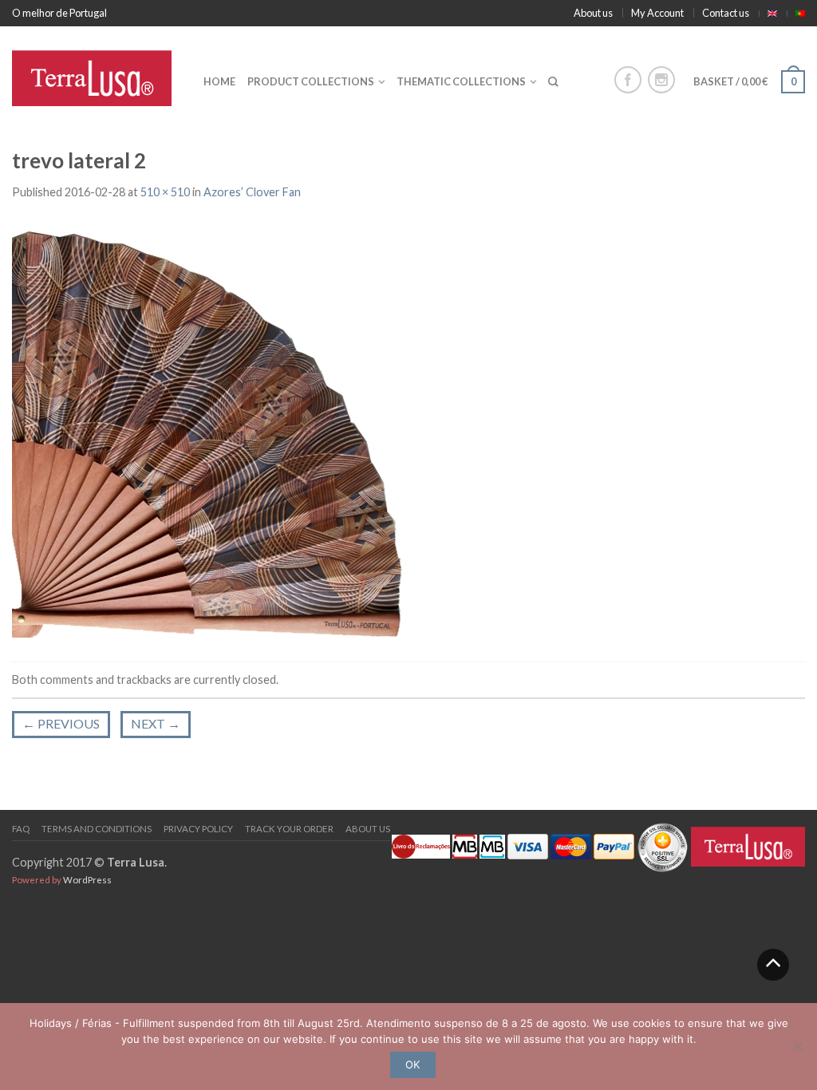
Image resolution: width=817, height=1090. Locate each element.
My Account (657, 12)
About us (593, 12)
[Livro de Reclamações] (421, 845)
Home (219, 81)
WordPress (87, 880)
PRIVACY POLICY (198, 828)
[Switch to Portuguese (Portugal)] (800, 13)
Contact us (725, 12)
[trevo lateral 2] (215, 432)
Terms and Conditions (96, 828)
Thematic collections (461, 81)
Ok (412, 1064)
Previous (61, 723)
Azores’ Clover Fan (252, 192)
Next (155, 723)
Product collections (310, 81)
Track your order (289, 828)
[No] (797, 1046)
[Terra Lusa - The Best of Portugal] (96, 74)
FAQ (21, 828)
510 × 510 (165, 192)
